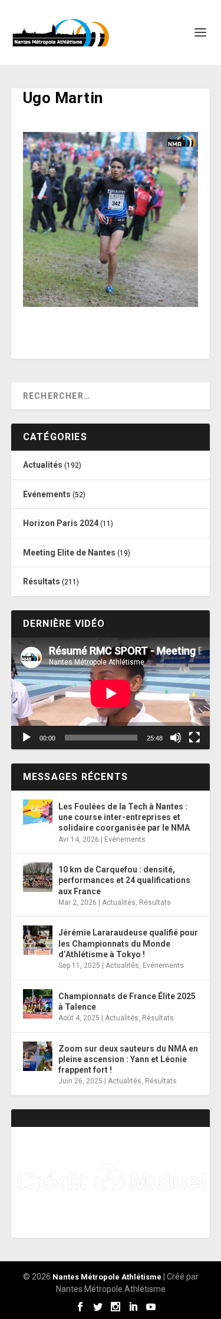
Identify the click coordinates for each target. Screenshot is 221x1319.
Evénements (47, 494)
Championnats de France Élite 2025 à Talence (127, 1001)
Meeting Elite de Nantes (69, 552)
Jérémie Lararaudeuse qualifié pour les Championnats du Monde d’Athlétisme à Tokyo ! (128, 943)
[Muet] (176, 737)
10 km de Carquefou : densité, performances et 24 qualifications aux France (124, 880)
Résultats (41, 581)
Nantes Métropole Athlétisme (106, 1276)
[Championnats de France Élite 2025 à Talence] (37, 1004)
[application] (110, 693)
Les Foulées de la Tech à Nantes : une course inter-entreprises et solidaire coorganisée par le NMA (124, 817)
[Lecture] (26, 737)
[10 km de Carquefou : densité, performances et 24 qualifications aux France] (37, 877)
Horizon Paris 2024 (60, 523)
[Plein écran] (194, 737)
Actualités (42, 465)
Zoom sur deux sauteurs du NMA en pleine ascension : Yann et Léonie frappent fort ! (128, 1059)
